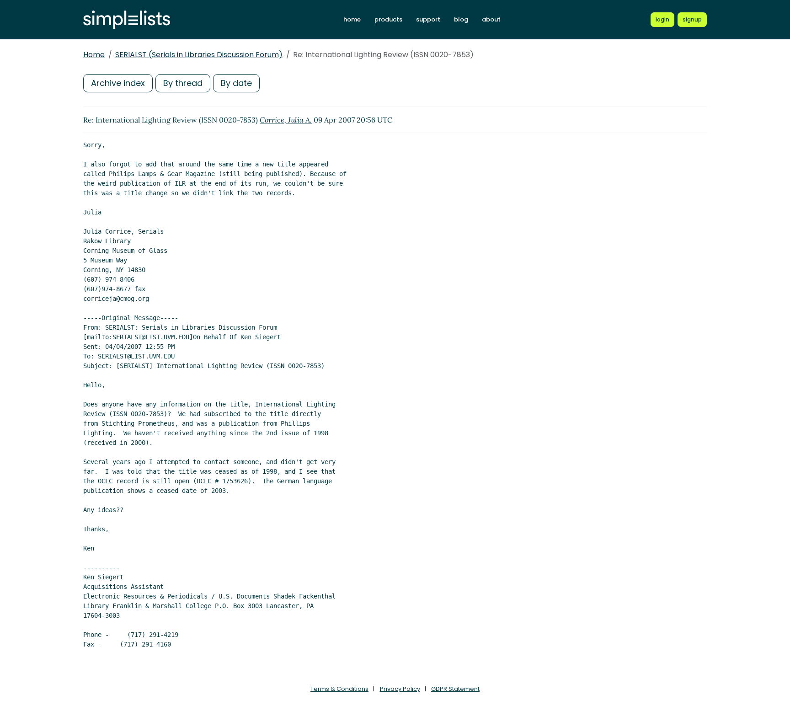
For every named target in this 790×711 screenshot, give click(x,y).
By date (236, 83)
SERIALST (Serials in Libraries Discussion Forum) (199, 54)
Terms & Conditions (339, 688)
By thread (183, 83)
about (491, 19)
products (388, 19)
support (428, 19)
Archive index (118, 83)
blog (461, 19)
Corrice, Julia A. (286, 119)
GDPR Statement (455, 688)
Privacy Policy (400, 688)
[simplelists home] (126, 20)
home (352, 19)
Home (94, 54)
